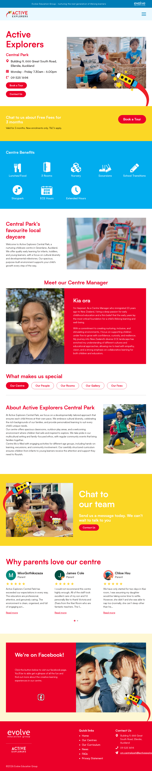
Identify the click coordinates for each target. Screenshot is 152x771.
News (85, 749)
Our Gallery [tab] (93, 385)
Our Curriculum (91, 744)
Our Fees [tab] (117, 385)
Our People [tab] (42, 385)
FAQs (85, 753)
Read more (12, 612)
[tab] (74, 620)
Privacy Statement (92, 758)
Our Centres (89, 740)
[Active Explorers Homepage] (17, 14)
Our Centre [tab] (17, 385)
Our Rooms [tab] (68, 385)
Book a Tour (16, 85)
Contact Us (16, 94)
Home (85, 735)
